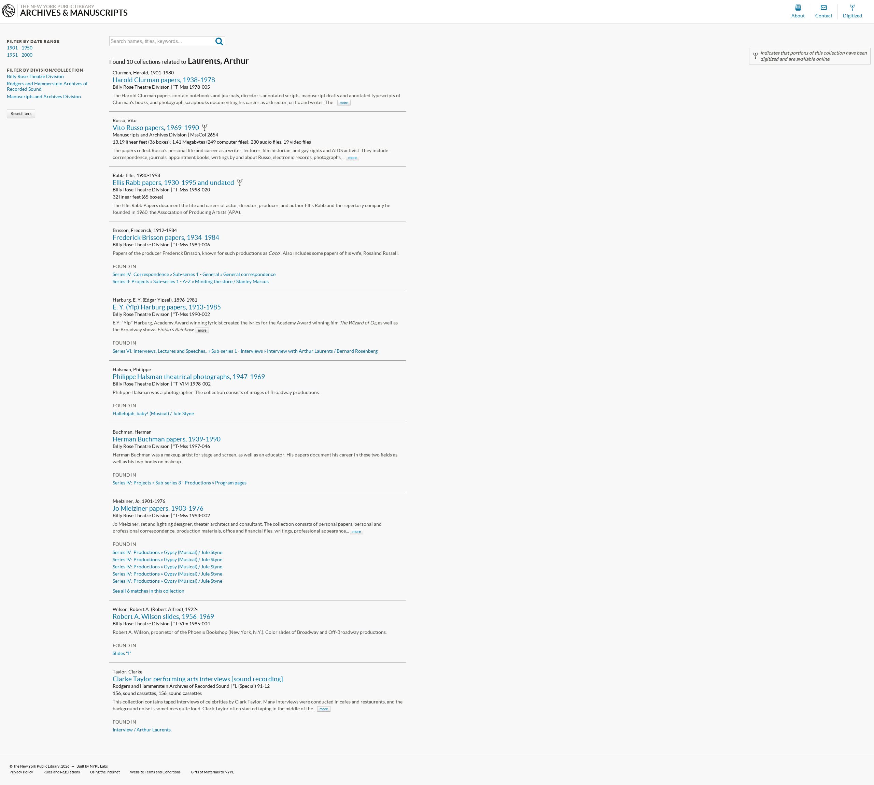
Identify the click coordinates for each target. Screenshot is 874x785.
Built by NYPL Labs (92, 766)
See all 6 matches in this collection (148, 591)
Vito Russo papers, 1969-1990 (156, 127)
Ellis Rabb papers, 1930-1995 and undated (173, 182)
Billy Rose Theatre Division (35, 76)
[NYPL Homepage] (8, 11)
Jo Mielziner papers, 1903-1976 (158, 508)
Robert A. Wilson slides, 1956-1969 (163, 616)
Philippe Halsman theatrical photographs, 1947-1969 (189, 376)
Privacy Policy (21, 772)
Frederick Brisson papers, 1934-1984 (166, 237)
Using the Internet (105, 772)
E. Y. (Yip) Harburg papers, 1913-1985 (167, 307)
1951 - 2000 (19, 55)
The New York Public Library (36, 766)
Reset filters (21, 113)
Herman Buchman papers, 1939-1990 (167, 439)
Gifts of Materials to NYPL (212, 772)
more (344, 103)
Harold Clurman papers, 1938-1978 (164, 80)
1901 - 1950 (19, 47)
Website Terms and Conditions (155, 772)
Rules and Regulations (61, 772)
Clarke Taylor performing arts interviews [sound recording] (198, 679)
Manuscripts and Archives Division (44, 96)
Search (219, 41)
